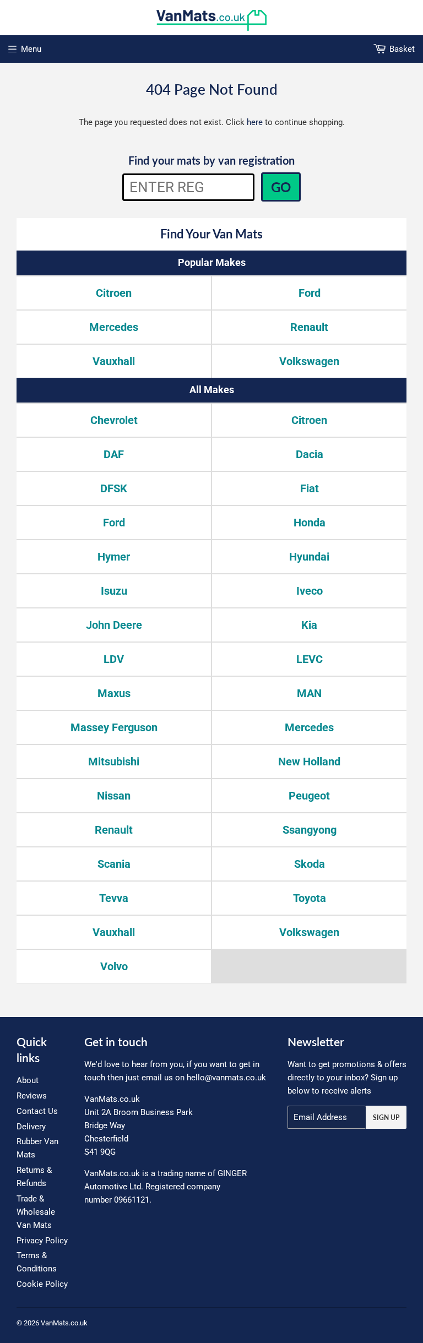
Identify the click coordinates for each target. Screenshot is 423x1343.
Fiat (309, 488)
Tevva (113, 898)
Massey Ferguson (114, 727)
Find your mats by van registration (211, 160)
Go (281, 187)
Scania (114, 864)
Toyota (309, 898)
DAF (114, 454)
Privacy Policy (42, 1241)
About (28, 1080)
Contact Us (37, 1111)
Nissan (114, 795)
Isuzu (114, 590)
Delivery (31, 1127)
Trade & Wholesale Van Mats (36, 1212)
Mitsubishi (113, 761)
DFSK (113, 488)
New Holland (309, 761)
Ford (310, 293)
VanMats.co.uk (64, 1323)
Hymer (113, 556)
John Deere (114, 625)
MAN (309, 693)
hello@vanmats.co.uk (226, 1078)
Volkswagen (309, 361)
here (255, 122)
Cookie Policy (42, 1284)
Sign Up (386, 1117)
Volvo (114, 966)
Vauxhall (114, 361)
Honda (310, 522)
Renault (309, 327)
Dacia (309, 454)
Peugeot (309, 795)
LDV (114, 659)
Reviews (32, 1096)
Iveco (309, 590)
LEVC (309, 659)
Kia (309, 625)
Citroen (114, 293)
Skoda (309, 864)
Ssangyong (310, 829)
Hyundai (309, 556)
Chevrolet (114, 420)
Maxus (114, 693)
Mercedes (113, 327)
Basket (402, 49)
